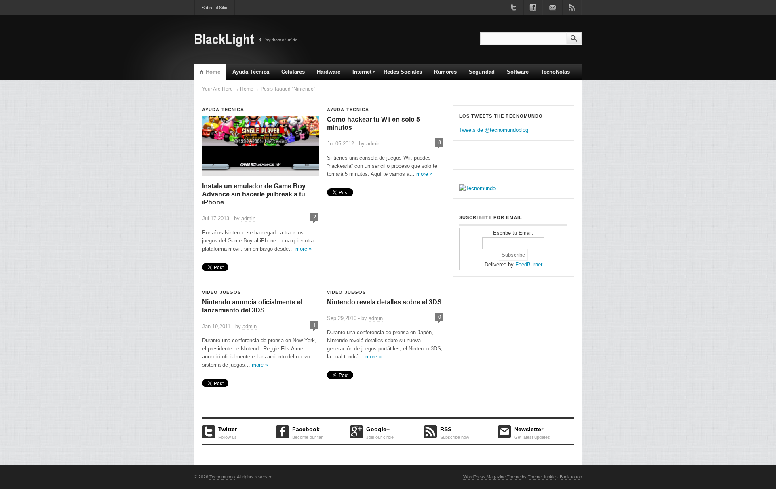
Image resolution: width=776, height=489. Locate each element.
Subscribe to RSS (572, 7)
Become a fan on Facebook (533, 7)
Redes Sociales (403, 72)
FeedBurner (528, 264)
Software (518, 72)
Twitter (227, 432)
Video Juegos (221, 292)
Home (213, 72)
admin (248, 218)
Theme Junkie (542, 476)
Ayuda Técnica (250, 72)
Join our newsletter (552, 7)
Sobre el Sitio (214, 7)
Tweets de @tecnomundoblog (493, 130)
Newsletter (532, 432)
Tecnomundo (222, 476)
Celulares (293, 72)
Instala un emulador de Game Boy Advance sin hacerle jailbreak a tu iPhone (254, 194)
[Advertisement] (509, 341)
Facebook (307, 432)
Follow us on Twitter (513, 7)
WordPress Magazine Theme (492, 476)
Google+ (380, 432)
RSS (454, 432)
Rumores (445, 72)
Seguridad (482, 72)
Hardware (328, 72)
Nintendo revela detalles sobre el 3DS (384, 302)
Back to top (571, 476)
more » (303, 249)
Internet (358, 74)
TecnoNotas (555, 72)
